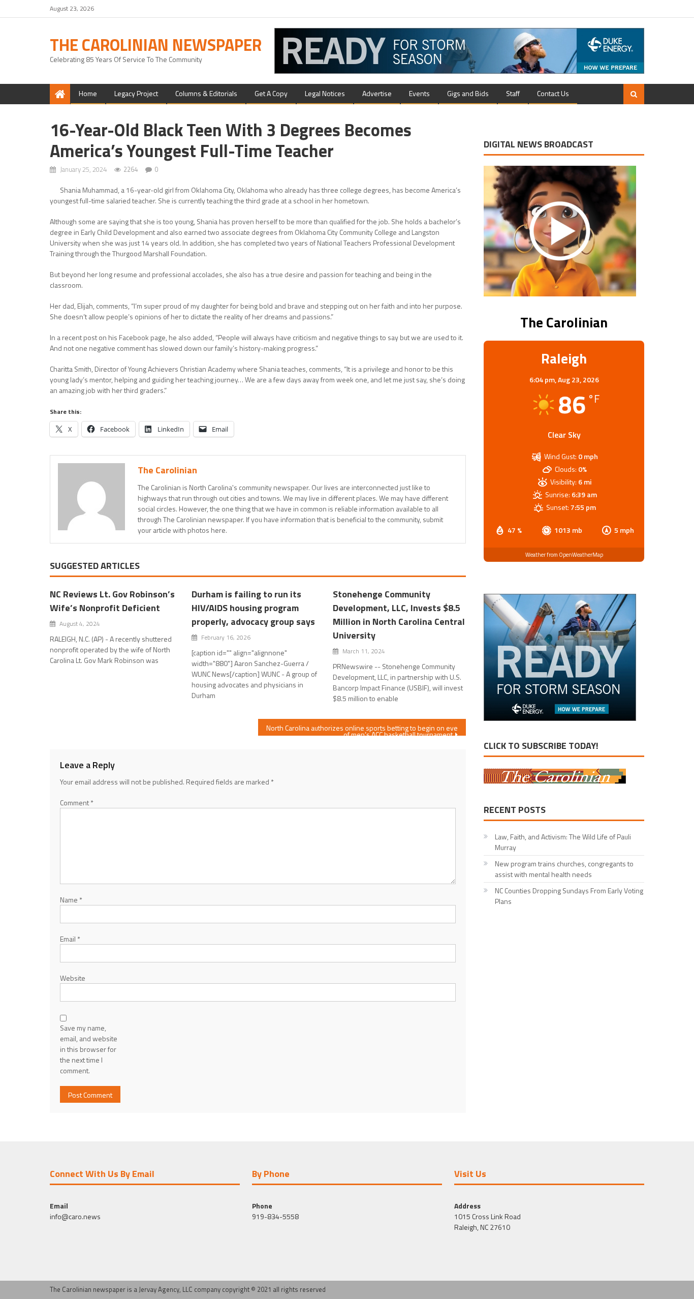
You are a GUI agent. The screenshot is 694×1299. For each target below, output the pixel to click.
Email (70, 938)
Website (72, 978)
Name (71, 899)
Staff (513, 93)
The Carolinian (167, 470)
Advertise (377, 93)
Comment (76, 802)
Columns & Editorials (206, 93)
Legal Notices (325, 93)
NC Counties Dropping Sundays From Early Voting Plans (569, 896)
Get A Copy (271, 93)
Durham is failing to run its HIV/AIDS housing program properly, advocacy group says (253, 607)
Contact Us (553, 93)
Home (88, 93)
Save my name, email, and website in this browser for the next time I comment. (88, 1049)
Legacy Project (136, 93)
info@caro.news (75, 1216)
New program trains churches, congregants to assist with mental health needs (564, 869)
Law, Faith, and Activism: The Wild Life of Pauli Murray (563, 842)
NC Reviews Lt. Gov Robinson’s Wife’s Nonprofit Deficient (112, 601)
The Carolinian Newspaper (156, 45)
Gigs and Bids (468, 93)
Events (419, 93)
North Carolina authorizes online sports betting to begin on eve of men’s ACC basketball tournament (362, 729)
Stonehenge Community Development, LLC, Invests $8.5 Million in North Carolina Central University (399, 614)
